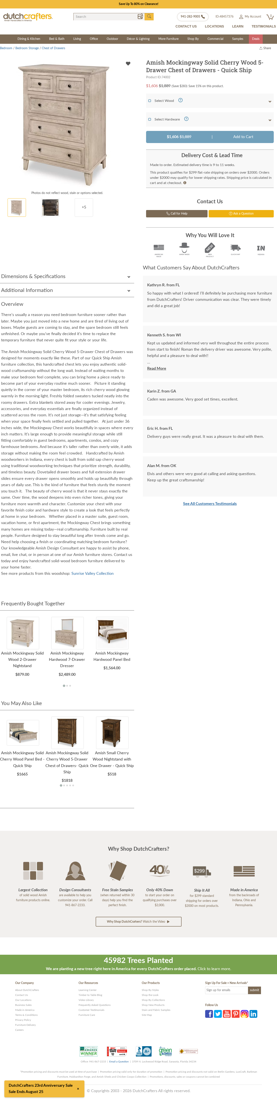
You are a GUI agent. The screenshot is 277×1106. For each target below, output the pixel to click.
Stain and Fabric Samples (156, 1010)
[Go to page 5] (73, 785)
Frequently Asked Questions (95, 1005)
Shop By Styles (150, 990)
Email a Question (119, 1061)
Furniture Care (87, 1015)
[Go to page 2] (67, 686)
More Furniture (168, 39)
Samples (237, 39)
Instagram (244, 1014)
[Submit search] (149, 16)
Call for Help (178, 213)
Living (77, 39)
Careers (19, 1030)
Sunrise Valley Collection (92, 574)
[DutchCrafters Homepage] (28, 17)
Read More (156, 369)
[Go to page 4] (70, 785)
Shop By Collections (153, 1000)
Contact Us (21, 995)
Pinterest (236, 1014)
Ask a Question (243, 213)
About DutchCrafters (27, 990)
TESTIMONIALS (264, 26)
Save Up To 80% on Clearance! (138, 4)
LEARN (237, 26)
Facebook (209, 1014)
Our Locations (23, 1000)
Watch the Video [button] (136, 921)
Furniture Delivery (25, 1025)
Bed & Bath (56, 39)
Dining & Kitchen (29, 39)
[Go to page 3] (70, 686)
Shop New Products (153, 1005)
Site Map (147, 1015)
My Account (252, 16)
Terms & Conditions (26, 1015)
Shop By (193, 39)
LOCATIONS (214, 26)
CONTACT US (186, 26)
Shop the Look (150, 995)
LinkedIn (253, 1014)
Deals (255, 39)
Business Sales (23, 1005)
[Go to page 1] (64, 686)
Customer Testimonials (91, 1010)
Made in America (24, 1010)
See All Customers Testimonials (210, 504)
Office (94, 39)
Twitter (218, 1014)
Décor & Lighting (138, 39)
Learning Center (88, 990)
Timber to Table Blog (90, 995)
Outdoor (112, 39)
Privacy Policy (23, 1020)
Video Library (86, 1000)
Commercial (215, 39)
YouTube (227, 1014)
